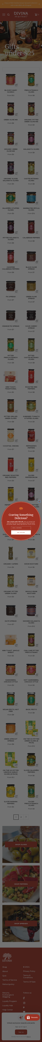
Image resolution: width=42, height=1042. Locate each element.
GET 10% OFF (21, 532)
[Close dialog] (39, 501)
